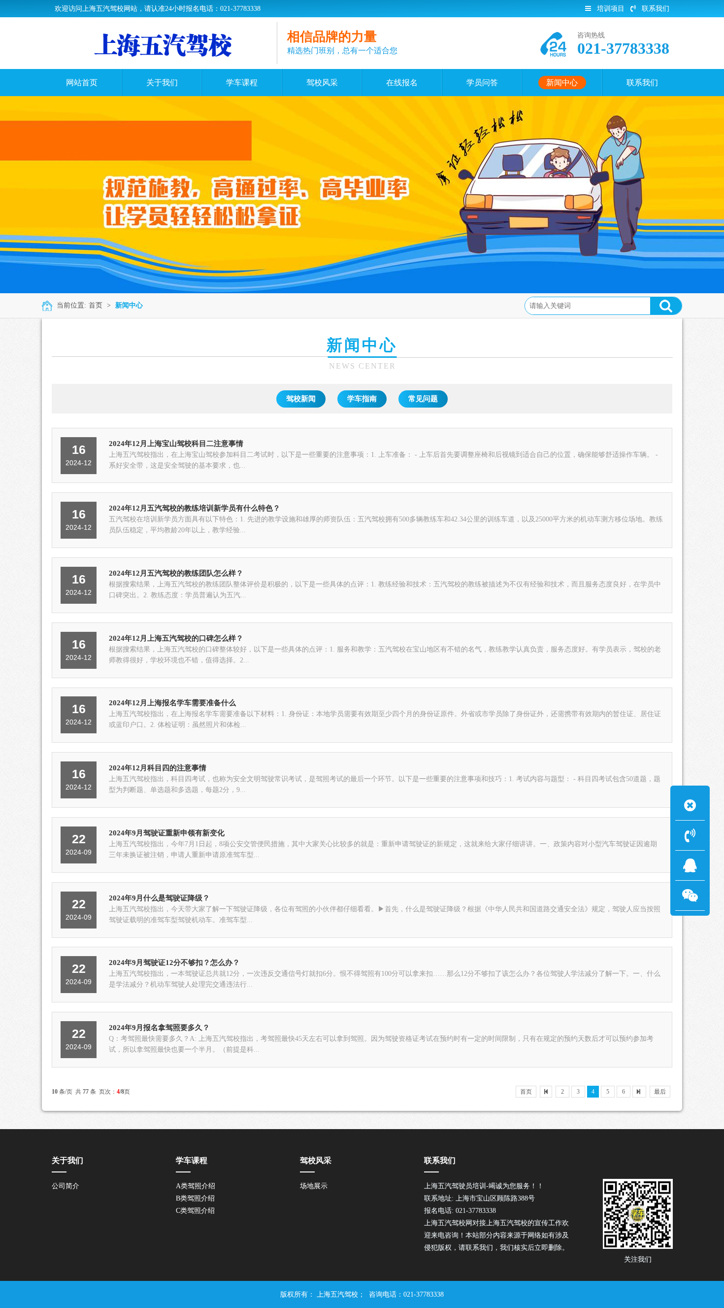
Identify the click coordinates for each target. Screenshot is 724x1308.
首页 (95, 305)
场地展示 (314, 1186)
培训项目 (611, 8)
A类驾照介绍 (195, 1186)
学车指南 (362, 399)
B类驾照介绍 (195, 1198)
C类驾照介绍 (195, 1210)
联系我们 (655, 8)
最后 (660, 1091)
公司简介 (65, 1186)
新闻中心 (129, 305)
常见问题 (423, 399)
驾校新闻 (301, 399)
